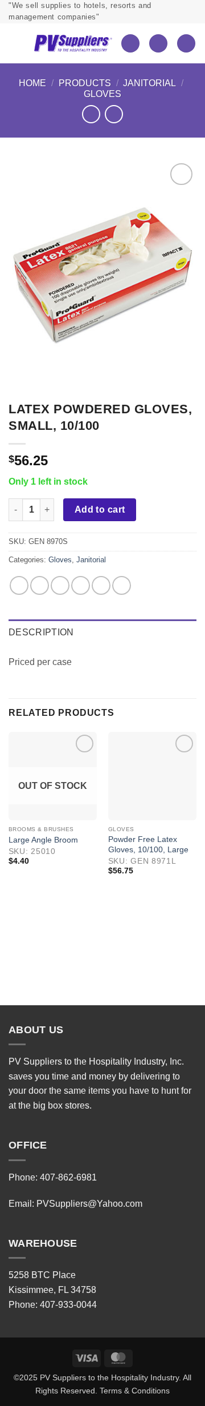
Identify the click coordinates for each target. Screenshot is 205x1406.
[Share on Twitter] (60, 585)
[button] (17, 43)
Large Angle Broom (43, 840)
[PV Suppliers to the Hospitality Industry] (73, 43)
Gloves (102, 94)
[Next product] (91, 114)
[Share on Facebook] (39, 585)
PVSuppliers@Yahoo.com (89, 1203)
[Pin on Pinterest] (101, 585)
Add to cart (100, 509)
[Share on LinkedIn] (121, 585)
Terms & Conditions (135, 1390)
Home (32, 83)
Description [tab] (41, 632)
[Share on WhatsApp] (19, 585)
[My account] (158, 43)
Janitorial (149, 83)
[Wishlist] (130, 43)
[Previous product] (113, 114)
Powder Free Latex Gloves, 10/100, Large (148, 844)
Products (85, 83)
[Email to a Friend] (80, 585)
